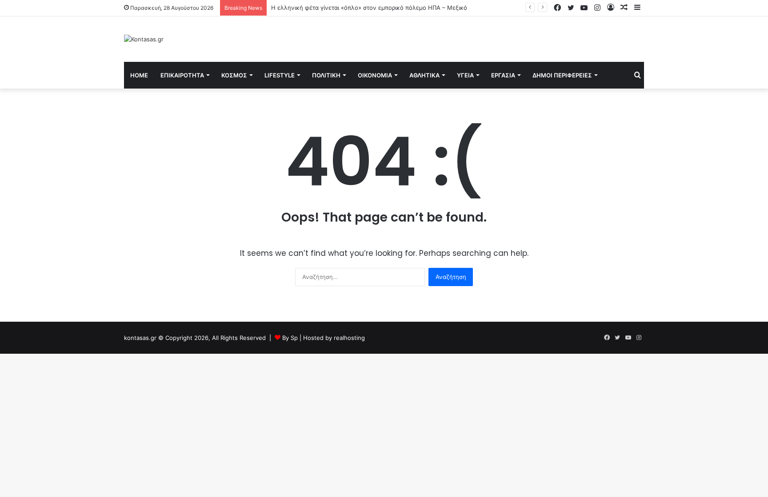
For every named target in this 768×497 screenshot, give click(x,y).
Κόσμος (234, 75)
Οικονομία (375, 75)
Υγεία (465, 75)
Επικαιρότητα (182, 75)
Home (139, 75)
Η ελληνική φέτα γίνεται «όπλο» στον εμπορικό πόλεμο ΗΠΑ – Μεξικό (369, 7)
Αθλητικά (424, 75)
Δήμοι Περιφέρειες (562, 75)
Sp (295, 337)
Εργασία (503, 75)
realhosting (349, 337)
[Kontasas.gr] (144, 39)
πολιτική (326, 75)
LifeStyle (279, 75)
